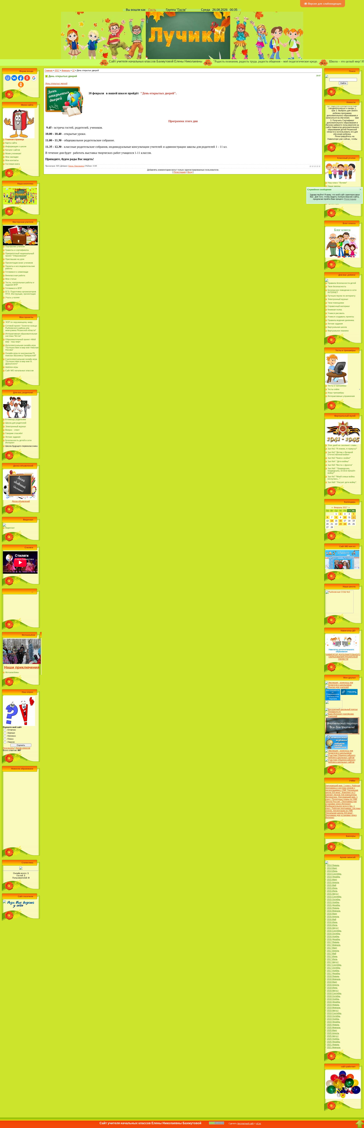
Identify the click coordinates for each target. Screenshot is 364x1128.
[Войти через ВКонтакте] (14, 78)
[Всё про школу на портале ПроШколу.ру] (342, 709)
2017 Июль (332, 959)
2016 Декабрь (333, 939)
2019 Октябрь (333, 1016)
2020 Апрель (333, 1033)
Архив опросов (23, 748)
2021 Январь (333, 1044)
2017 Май (331, 953)
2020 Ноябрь (333, 1039)
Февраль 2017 (340, 507)
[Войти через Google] (34, 78)
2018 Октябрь (333, 996)
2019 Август (333, 1010)
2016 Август (333, 928)
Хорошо (11, 733)
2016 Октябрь (333, 933)
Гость (152, 9)
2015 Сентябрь (334, 896)
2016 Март (332, 913)
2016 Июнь (332, 922)
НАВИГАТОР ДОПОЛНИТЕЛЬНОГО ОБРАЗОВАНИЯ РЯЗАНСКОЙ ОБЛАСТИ (343, 656)
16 (340, 521)
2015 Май (331, 885)
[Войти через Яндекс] (27, 78)
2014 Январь (333, 865)
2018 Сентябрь (334, 993)
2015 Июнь (332, 888)
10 (345, 517)
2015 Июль (332, 891)
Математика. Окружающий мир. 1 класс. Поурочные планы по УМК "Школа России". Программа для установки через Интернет (341, 800)
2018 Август (333, 990)
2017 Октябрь (333, 968)
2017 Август (333, 962)
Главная (49, 70)
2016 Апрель (333, 916)
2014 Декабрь (333, 876)
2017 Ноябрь (333, 970)
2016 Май (331, 919)
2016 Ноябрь (333, 936)
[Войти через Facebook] (21, 78)
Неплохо (11, 736)
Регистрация (180, 172)
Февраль (66, 70)
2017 (57, 70)
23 (340, 524)
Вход (189, 172)
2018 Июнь (332, 987)
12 (73, 70)
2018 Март (332, 982)
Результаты (8, 748)
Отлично (11, 730)
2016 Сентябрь (334, 931)
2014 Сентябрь (334, 874)
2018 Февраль (333, 979)
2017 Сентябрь (334, 965)
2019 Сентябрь (334, 1013)
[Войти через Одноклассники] (21, 84)
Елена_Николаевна (76, 166)
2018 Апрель (333, 985)
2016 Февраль (333, 911)
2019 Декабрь (333, 1022)
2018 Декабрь (333, 1002)
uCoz (258, 1123)
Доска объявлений (21, 501)
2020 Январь (333, 1024)
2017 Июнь (332, 956)
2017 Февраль (333, 945)
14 (332, 521)
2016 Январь (333, 908)
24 (345, 524)
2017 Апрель (333, 950)
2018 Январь (333, 976)
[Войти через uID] (8, 78)
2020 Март (332, 1030)
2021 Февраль (333, 1047)
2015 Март (332, 879)
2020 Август (333, 1036)
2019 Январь (333, 1005)
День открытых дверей (56, 83)
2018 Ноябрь (333, 999)
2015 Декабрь (333, 905)
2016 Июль (332, 925)
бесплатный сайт (245, 1123)
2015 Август (333, 894)
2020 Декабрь (333, 1042)
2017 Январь (333, 942)
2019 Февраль (333, 1007)
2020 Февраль (333, 1027)
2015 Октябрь (333, 899)
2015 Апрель (333, 882)
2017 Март (332, 948)
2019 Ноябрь (333, 1019)
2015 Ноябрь (333, 902)
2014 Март (332, 868)
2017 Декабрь (333, 973)
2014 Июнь (332, 871)
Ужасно (11, 742)
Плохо (10, 739)
